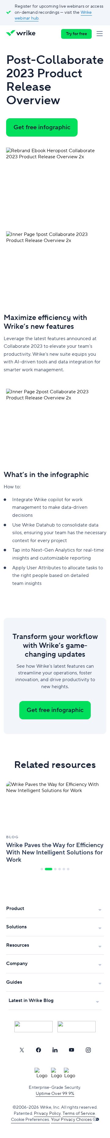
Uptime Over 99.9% (55, 1093)
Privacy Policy (47, 1113)
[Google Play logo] (76, 1026)
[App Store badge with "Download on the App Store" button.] (33, 1026)
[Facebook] (38, 1050)
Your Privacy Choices (71, 1119)
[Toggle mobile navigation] (101, 34)
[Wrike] (22, 34)
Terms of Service (79, 1113)
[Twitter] (21, 1050)
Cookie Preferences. (30, 1119)
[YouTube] (71, 1050)
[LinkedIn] (55, 1050)
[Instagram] (88, 1050)
